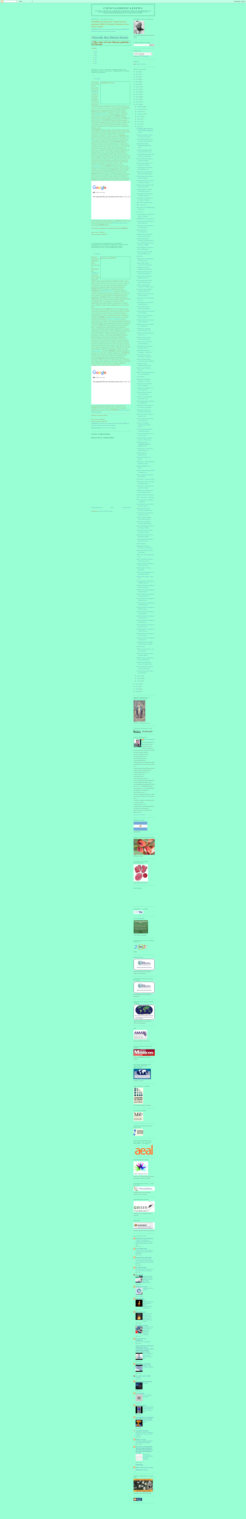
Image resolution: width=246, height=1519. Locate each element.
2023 (137, 79)
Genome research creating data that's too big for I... (145, 316)
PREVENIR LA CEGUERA (143, 1364)
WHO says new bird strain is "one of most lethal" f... (145, 650)
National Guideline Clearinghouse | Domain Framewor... (146, 586)
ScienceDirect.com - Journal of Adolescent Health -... (145, 347)
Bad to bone (140, 256)
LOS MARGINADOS (141, 1249)
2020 (137, 87)
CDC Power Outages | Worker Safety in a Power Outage (144, 439)
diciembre (140, 106)
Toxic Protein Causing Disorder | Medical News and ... (145, 514)
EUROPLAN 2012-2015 (101, 114)
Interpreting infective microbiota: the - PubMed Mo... (145, 325)
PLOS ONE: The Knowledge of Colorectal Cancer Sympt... (145, 406)
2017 (137, 94)
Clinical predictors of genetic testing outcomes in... (144, 393)
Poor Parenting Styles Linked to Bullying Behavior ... (145, 177)
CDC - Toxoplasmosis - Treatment (145, 497)
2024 (137, 77)
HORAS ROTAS (140, 1299)
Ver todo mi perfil (139, 814)
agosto (139, 116)
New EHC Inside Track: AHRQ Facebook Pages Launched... (145, 643)
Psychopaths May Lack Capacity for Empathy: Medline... (145, 181)
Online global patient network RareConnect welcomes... (144, 235)
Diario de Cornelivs (141, 1312)
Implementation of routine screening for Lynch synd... (144, 411)
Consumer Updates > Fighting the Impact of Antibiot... (145, 215)
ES (96, 57)
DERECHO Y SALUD (141, 1287)
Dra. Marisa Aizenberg (142, 1325)
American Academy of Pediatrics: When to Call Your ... (145, 564)
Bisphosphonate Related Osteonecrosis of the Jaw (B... (145, 547)
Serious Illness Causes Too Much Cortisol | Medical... (145, 505)
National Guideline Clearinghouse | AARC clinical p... (146, 630)
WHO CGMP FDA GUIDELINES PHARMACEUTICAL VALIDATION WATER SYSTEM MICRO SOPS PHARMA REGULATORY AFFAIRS (145, 1349)
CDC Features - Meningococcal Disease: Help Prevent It (145, 491)
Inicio (112, 507)
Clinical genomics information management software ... (145, 430)
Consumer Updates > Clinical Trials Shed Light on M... (144, 190)
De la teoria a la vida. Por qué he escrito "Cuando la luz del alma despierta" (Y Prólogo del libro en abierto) (148, 1317)
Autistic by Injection (141, 1405)
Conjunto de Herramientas (114, 319)
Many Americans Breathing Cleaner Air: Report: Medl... (145, 663)
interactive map (97, 166)
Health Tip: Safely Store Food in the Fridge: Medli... (145, 654)
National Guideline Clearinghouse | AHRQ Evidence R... (146, 582)
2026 (137, 72)
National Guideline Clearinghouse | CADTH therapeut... (146, 604)
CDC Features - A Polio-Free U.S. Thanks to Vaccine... (145, 487)
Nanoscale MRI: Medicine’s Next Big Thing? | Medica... (145, 527)
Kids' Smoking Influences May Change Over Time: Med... (145, 151)
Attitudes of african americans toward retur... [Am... (144, 397)
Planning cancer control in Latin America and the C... (145, 294)
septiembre (140, 114)
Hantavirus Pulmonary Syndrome (145, 495)
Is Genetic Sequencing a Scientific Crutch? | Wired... (145, 312)
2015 (137, 99)
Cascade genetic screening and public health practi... (145, 449)
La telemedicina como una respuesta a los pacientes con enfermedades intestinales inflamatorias (148, 1330)
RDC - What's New (141, 205)
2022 (137, 82)
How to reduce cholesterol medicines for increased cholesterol (148, 1457)
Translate (146, 56)
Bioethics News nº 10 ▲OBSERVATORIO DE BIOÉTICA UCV (143, 444)
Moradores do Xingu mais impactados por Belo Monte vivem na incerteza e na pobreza (144, 1434)
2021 (137, 84)
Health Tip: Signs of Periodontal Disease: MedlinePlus (145, 659)
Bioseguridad (139, 1275)
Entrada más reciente (96, 507)
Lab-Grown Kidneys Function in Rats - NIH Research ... (145, 248)
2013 (137, 104)
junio (138, 121)
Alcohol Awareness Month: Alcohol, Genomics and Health (145, 360)
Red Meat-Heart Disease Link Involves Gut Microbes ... (144, 272)
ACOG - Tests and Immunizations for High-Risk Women (145, 573)
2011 (137, 686)
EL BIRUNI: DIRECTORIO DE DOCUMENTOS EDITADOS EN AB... (145, 130)
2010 (137, 689)
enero (138, 681)
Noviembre (138, 1377)
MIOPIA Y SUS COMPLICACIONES (148, 1366)
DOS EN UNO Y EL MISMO (143, 1342)
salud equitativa (149, 739)
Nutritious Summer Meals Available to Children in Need (145, 286)
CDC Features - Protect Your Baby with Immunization (145, 482)
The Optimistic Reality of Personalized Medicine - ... (144, 307)
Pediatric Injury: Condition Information (144, 569)
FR (96, 53)
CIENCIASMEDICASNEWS (123, 8)
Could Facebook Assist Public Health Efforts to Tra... (144, 168)
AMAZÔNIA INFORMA (142, 1431)
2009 (137, 691)
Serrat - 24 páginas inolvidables (147, 1395)
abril (138, 126)
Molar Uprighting (141, 543)
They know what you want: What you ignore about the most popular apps (144, 1269)
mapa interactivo (97, 351)
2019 (137, 89)
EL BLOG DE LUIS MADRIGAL (141, 1339)
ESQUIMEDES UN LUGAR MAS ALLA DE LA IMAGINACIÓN (145, 1418)
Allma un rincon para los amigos (144, 1467)
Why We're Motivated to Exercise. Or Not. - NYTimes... (145, 321)
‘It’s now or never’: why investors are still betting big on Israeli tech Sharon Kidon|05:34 (144, 1251)
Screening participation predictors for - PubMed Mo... (145, 402)
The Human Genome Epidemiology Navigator (144, 364)
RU (96, 63)
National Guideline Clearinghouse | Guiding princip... (146, 617)
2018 (137, 92)
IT (95, 59)
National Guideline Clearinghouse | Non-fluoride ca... (146, 621)
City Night (145, 1383)
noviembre (140, 109)
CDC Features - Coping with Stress (146, 479)
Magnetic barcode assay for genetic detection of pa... (144, 338)
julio (138, 119)
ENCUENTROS (140, 1393)
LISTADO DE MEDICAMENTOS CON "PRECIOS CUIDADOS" (144, 1441)
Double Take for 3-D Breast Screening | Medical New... (144, 522)
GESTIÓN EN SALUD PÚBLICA (145, 1238)
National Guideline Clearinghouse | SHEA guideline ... (146, 608)
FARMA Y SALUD (141, 1439)
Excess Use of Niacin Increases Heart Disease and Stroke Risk (148, 1356)
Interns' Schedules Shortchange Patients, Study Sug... (145, 159)
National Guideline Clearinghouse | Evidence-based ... (146, 625)
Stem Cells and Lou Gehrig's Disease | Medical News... (144, 518)
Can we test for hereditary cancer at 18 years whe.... (145, 434)
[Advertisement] (105, 493)
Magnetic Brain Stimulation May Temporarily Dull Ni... (145, 186)
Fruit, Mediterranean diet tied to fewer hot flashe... (145, 672)
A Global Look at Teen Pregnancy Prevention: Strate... (145, 259)
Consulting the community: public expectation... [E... (144, 329)
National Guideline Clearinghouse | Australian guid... (146, 612)
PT (96, 61)
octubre (139, 111)
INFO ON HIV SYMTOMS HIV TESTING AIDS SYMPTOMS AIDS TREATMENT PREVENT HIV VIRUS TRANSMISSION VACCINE (144, 1450)
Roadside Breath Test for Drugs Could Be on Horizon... (145, 194)
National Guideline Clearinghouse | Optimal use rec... (146, 599)
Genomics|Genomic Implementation (142, 454)
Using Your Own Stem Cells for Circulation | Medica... (145, 531)
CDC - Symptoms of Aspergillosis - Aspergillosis (145, 501)
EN (96, 51)
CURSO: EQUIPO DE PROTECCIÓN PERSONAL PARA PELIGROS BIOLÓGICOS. (148, 1279)
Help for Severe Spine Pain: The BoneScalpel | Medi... (145, 536)
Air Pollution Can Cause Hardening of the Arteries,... (144, 268)
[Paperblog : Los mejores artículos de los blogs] (138, 913)
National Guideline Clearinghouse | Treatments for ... (146, 639)
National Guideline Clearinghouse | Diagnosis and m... (146, 590)
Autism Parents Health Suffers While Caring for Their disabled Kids (148, 1409)
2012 (137, 684)
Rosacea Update (141, 646)
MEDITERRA (139, 1465)
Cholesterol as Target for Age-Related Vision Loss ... (144, 277)
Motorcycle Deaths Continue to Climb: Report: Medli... (145, 667)
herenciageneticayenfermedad (144, 1257)
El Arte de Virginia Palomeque (144, 1381)
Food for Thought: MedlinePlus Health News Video (145, 540)
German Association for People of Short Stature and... (145, 222)
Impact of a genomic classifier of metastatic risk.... (145, 415)
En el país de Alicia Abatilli (143, 1376)
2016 (137, 97)
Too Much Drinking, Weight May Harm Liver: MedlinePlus (145, 155)
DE (96, 55)
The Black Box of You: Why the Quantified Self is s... (145, 303)
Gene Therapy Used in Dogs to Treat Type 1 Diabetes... (145, 199)
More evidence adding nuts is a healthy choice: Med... (145, 164)
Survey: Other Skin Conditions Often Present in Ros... (145, 560)
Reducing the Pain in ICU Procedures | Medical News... (145, 509)
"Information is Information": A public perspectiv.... (145, 389)
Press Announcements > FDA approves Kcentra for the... (144, 281)
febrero (139, 678)
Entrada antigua (126, 507)
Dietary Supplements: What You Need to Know (145, 476)
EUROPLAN (95, 92)
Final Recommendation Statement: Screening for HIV (145, 239)
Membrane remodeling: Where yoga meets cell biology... (145, 136)
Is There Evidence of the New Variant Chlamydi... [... (144, 342)
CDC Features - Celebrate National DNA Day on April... (146, 462)
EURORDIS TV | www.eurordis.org (146, 218)
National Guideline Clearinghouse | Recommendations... (146, 595)
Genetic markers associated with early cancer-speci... (145, 419)
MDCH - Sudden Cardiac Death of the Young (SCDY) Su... (145, 373)
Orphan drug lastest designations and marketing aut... (145, 226)
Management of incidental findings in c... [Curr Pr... (143, 380)
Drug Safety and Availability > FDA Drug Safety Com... (145, 290)
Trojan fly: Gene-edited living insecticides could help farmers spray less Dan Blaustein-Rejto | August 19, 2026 (144, 1242)
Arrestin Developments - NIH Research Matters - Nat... (144, 252)
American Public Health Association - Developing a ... (145, 264)
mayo (138, 124)
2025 (137, 74)
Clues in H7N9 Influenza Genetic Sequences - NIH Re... (145, 244)
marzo (139, 676)
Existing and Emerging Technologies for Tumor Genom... (143, 424)
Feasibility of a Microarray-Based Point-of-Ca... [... (145, 334)
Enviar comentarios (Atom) (105, 511)
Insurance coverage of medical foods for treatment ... (144, 384)
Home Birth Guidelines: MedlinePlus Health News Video (144, 145)
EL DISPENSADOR (141, 1267)
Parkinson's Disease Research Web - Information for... (145, 471)
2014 (137, 102)
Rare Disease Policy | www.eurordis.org (142, 231)
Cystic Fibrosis (140, 376)
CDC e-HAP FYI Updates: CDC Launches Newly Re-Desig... (145, 140)
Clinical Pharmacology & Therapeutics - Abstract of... (144, 351)
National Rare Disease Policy (119, 223)
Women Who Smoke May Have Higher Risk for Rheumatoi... (145, 173)
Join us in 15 (140, 212)
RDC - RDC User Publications (144, 202)
